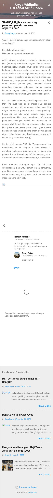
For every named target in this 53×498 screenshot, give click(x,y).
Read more (44, 406)
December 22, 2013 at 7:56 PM (27, 239)
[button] (49, 23)
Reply (16, 268)
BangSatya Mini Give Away (17, 414)
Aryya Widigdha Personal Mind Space (26, 6)
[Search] (49, 5)
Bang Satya (27, 253)
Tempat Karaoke (22, 237)
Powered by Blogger (28, 487)
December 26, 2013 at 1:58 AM (35, 256)
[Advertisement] (26, 341)
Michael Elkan (32, 493)
